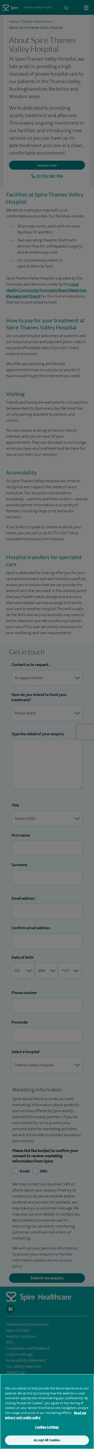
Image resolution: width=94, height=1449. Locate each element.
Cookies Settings (47, 1427)
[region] (47, 1411)
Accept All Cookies (47, 1440)
